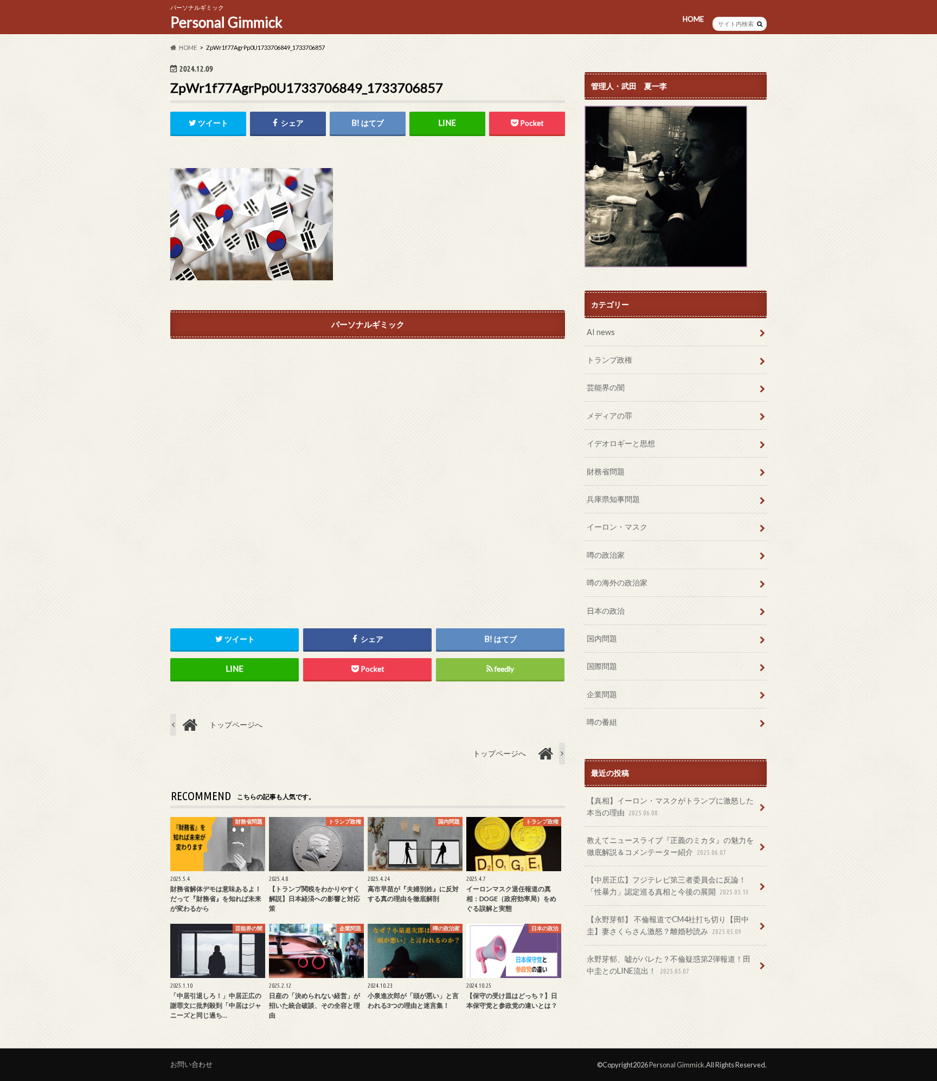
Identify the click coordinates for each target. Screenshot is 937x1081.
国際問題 (602, 666)
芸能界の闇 (606, 387)
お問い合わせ (191, 1064)
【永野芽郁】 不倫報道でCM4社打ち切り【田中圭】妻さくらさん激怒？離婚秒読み (668, 925)
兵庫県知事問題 (613, 499)
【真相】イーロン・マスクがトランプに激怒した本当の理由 (670, 806)
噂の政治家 (606, 554)
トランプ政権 (609, 359)
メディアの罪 (609, 415)
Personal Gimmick (226, 22)
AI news (601, 332)
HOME (693, 19)
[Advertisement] (367, 463)
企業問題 (602, 694)
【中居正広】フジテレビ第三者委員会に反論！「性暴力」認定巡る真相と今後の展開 (668, 885)
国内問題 (602, 638)
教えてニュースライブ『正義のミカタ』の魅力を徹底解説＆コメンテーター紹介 (670, 846)
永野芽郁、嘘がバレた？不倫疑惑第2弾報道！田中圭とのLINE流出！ (668, 964)
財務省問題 (606, 471)
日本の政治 (606, 610)
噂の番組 (602, 721)
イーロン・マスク (617, 526)
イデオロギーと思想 (621, 443)
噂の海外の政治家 (617, 582)
